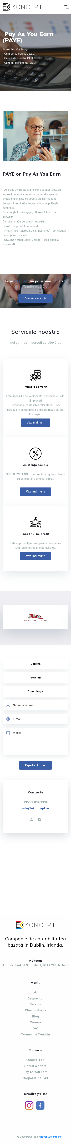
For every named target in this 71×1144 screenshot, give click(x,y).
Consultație (35, 691)
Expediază (31, 765)
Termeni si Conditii (35, 1034)
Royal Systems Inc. (51, 1136)
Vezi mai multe (35, 491)
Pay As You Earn (35, 1072)
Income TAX (35, 1060)
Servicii (35, 677)
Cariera (35, 1022)
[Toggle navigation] (66, 6)
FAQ (36, 1028)
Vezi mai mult (35, 422)
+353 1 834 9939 (35, 802)
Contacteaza (32, 298)
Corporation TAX (35, 1078)
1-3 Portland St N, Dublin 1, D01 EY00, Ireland (35, 965)
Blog (35, 1016)
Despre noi (36, 998)
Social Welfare (35, 1066)
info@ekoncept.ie (35, 808)
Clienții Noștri (35, 1010)
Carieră (36, 663)
